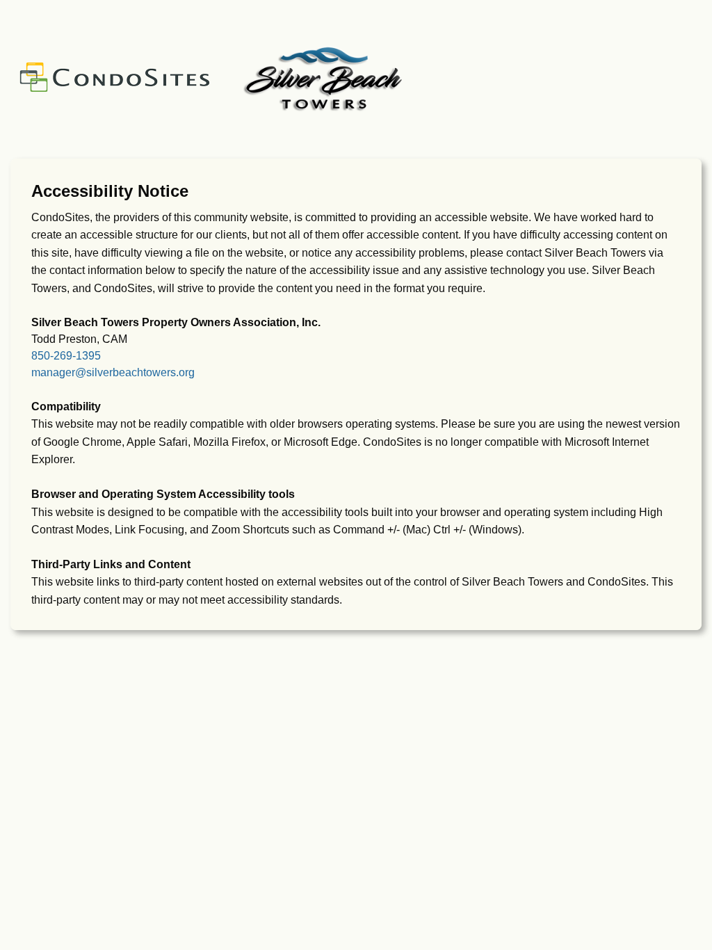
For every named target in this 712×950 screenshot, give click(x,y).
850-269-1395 (66, 356)
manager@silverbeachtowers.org (113, 372)
